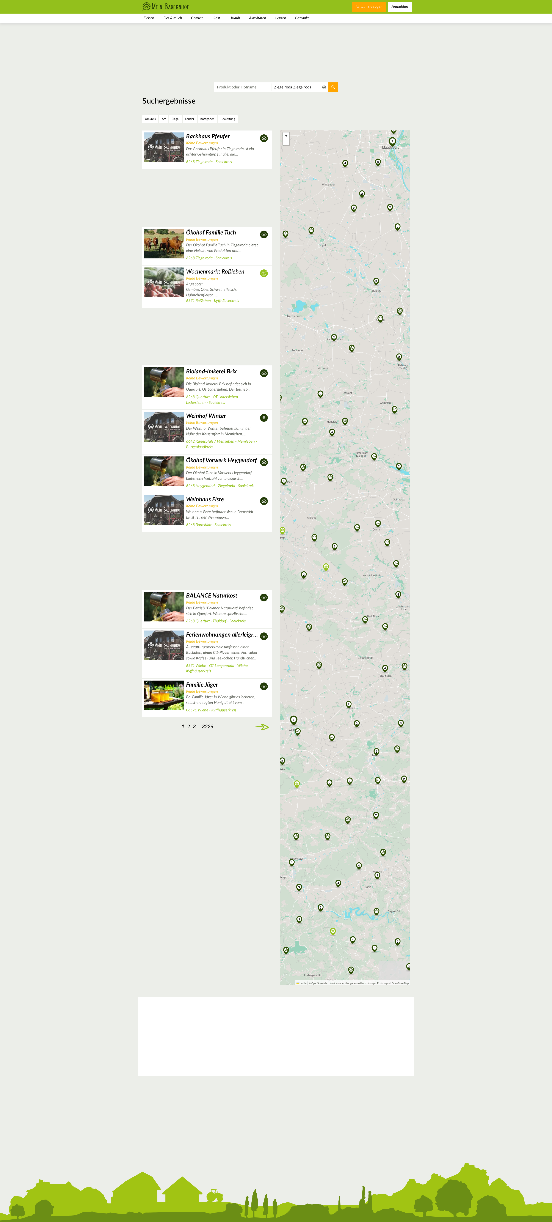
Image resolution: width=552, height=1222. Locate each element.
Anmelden (400, 7)
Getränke (302, 18)
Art (164, 119)
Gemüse (197, 18)
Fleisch (149, 18)
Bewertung (228, 119)
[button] (334, 546)
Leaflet (303, 983)
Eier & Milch (172, 18)
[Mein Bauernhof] (172, 7)
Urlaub (234, 18)
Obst (216, 18)
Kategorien (207, 119)
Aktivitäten (257, 18)
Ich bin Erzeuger (369, 7)
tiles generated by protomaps (360, 983)
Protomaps (383, 983)
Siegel (175, 119)
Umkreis (150, 119)
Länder (189, 119)
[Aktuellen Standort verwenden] (324, 87)
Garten (280, 18)
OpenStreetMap (400, 983)
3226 (207, 726)
